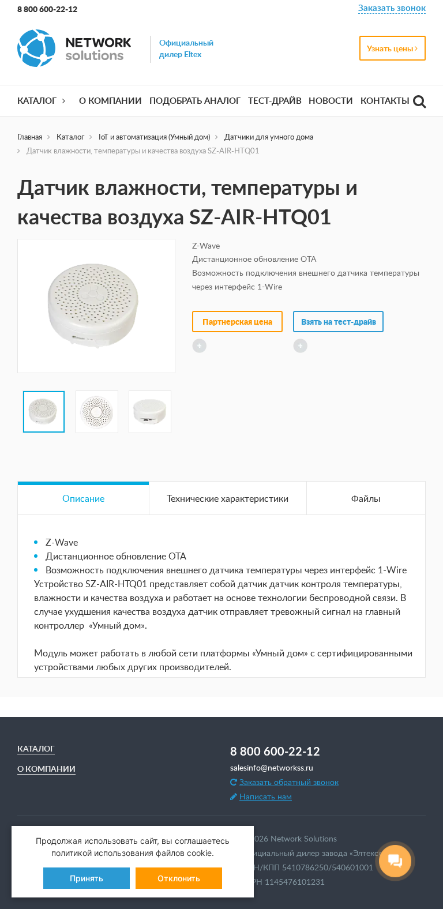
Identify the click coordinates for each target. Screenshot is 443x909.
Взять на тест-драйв (338, 321)
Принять (86, 878)
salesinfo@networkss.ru (271, 767)
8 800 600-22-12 (47, 8)
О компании (110, 101)
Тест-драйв (275, 101)
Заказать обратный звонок (289, 781)
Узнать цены (391, 48)
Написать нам (265, 796)
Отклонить (178, 878)
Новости (331, 101)
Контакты (385, 101)
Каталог (37, 101)
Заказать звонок (392, 8)
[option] (96, 306)
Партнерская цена (237, 321)
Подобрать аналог (195, 101)
